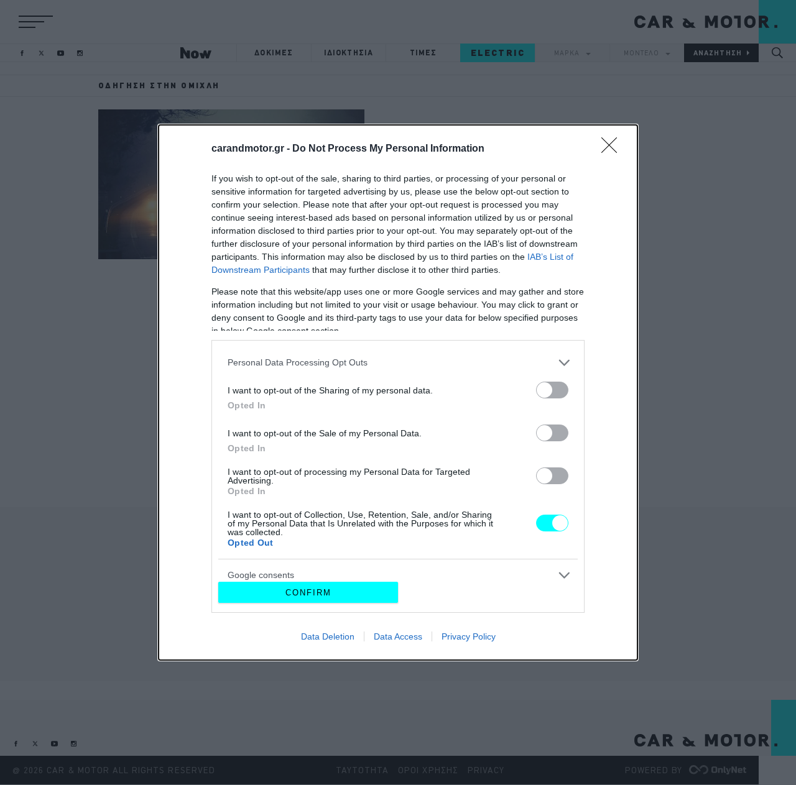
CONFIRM (308, 592)
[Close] (613, 149)
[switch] (552, 390)
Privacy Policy (469, 636)
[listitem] (398, 362)
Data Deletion (327, 636)
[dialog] (398, 393)
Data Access (398, 636)
